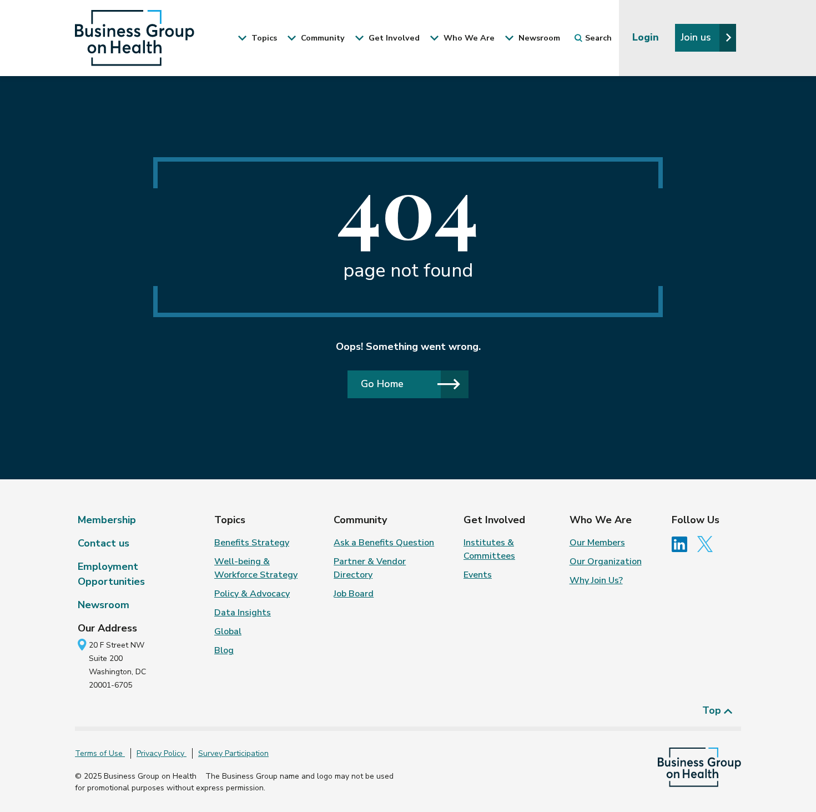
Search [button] (598, 37)
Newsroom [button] (538, 37)
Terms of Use (100, 753)
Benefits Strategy (251, 543)
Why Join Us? (596, 580)
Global (227, 631)
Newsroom (103, 604)
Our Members (597, 543)
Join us (697, 37)
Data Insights (242, 613)
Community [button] (322, 37)
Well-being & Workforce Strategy (256, 568)
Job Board (354, 594)
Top (713, 710)
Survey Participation (233, 753)
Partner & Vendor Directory (370, 568)
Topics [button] (263, 37)
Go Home (382, 383)
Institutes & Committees (489, 549)
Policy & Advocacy (252, 594)
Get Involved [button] (393, 37)
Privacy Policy (162, 753)
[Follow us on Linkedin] (683, 544)
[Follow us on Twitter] (708, 544)
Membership (107, 520)
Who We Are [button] (468, 37)
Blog (224, 650)
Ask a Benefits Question (384, 543)
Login (647, 37)
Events (478, 575)
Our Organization (606, 561)
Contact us (103, 543)
